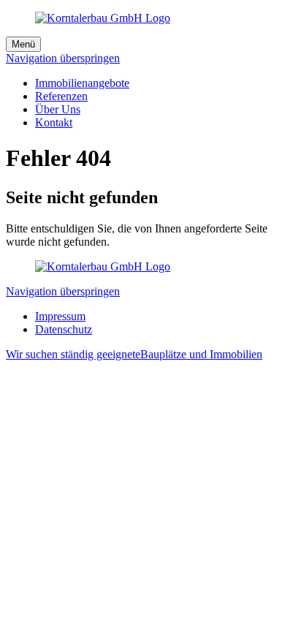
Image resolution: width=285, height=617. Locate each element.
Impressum (60, 316)
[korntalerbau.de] (102, 266)
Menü (23, 44)
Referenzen (61, 96)
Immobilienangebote (82, 83)
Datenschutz (63, 329)
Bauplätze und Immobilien (134, 354)
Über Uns (57, 109)
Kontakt (53, 122)
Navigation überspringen (63, 58)
